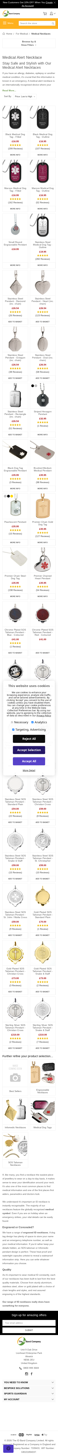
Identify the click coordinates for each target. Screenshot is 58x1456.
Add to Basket (15, 322)
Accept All (29, 761)
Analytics (41, 722)
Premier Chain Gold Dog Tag (42, 523)
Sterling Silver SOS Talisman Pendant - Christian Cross (15, 1027)
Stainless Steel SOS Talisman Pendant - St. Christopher (42, 858)
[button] (29, 43)
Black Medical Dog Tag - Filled (15, 135)
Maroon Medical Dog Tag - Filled (15, 189)
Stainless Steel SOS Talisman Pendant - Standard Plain (15, 802)
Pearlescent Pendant (15, 522)
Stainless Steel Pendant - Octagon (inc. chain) (15, 357)
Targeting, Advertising (30, 729)
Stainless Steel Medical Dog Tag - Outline (42, 245)
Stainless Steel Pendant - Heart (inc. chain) (43, 301)
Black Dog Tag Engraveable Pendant (15, 469)
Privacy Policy (44, 715)
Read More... (9, 90)
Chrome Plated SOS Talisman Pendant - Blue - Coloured (15, 632)
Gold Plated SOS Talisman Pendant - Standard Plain (43, 915)
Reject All (29, 739)
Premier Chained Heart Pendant (43, 577)
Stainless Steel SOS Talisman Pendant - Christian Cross (42, 802)
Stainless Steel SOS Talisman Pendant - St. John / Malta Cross (15, 915)
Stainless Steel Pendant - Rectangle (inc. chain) (15, 414)
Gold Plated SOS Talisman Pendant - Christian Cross (15, 971)
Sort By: (8, 96)
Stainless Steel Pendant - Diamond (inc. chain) (15, 301)
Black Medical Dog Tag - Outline (42, 135)
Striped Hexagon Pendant (43, 412)
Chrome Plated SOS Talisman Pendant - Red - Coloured (42, 632)
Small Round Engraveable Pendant (15, 243)
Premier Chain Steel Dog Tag (15, 577)
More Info (15, 155)
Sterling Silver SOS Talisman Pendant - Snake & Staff (43, 1027)
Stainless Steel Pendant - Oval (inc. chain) (42, 357)
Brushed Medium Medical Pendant (43, 469)
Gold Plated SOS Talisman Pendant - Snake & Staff (43, 971)
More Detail (29, 770)
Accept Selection (29, 750)
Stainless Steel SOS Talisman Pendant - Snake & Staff (15, 858)
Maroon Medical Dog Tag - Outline (43, 189)
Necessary (21, 722)
